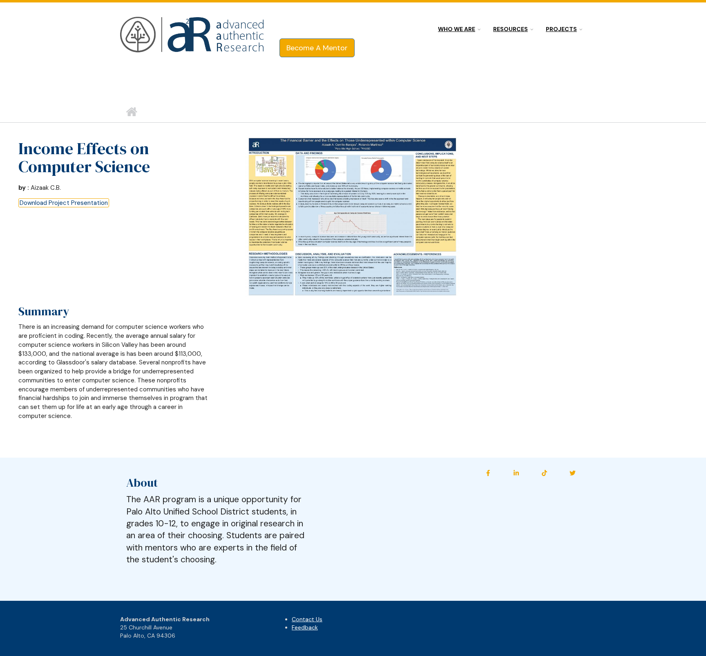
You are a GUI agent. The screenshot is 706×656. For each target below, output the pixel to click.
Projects (561, 29)
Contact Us (307, 619)
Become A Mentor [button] (317, 48)
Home (131, 112)
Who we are (456, 29)
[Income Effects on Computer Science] (352, 215)
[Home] (192, 35)
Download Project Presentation (64, 203)
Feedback (305, 627)
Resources (510, 29)
